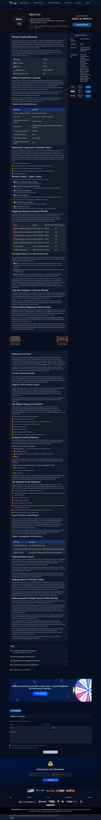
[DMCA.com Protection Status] (50, 805)
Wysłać (50, 752)
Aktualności (69, 797)
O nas (48, 797)
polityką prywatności (62, 815)
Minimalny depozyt (38, 2)
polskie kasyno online (56, 54)
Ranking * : (12, 724)
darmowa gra (15, 340)
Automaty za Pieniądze (53, 2)
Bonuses (78, 2)
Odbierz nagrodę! (40, 693)
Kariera (90, 797)
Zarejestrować (82, 25)
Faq (10, 797)
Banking (88, 2)
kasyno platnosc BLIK (27, 188)
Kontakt (29, 797)
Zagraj (15, 338)
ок (12, 817)
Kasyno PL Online (13, 8)
